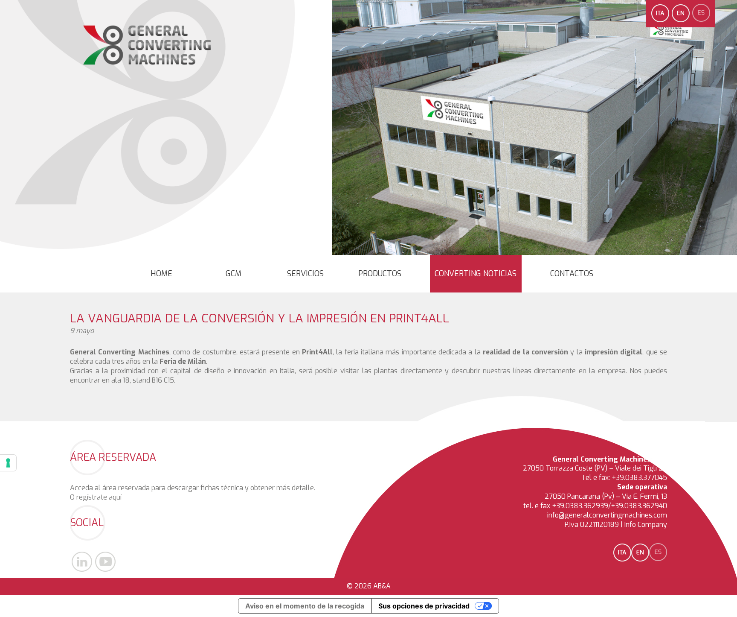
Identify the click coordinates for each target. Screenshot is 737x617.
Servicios (305, 274)
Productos (379, 274)
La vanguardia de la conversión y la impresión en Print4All (259, 318)
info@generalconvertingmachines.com (607, 515)
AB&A (382, 586)
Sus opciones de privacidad (424, 606)
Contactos (571, 274)
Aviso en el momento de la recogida (304, 606)
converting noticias (475, 274)
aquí (115, 497)
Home (161, 274)
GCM (233, 274)
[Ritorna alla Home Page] (147, 65)
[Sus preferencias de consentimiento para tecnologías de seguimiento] (8, 463)
